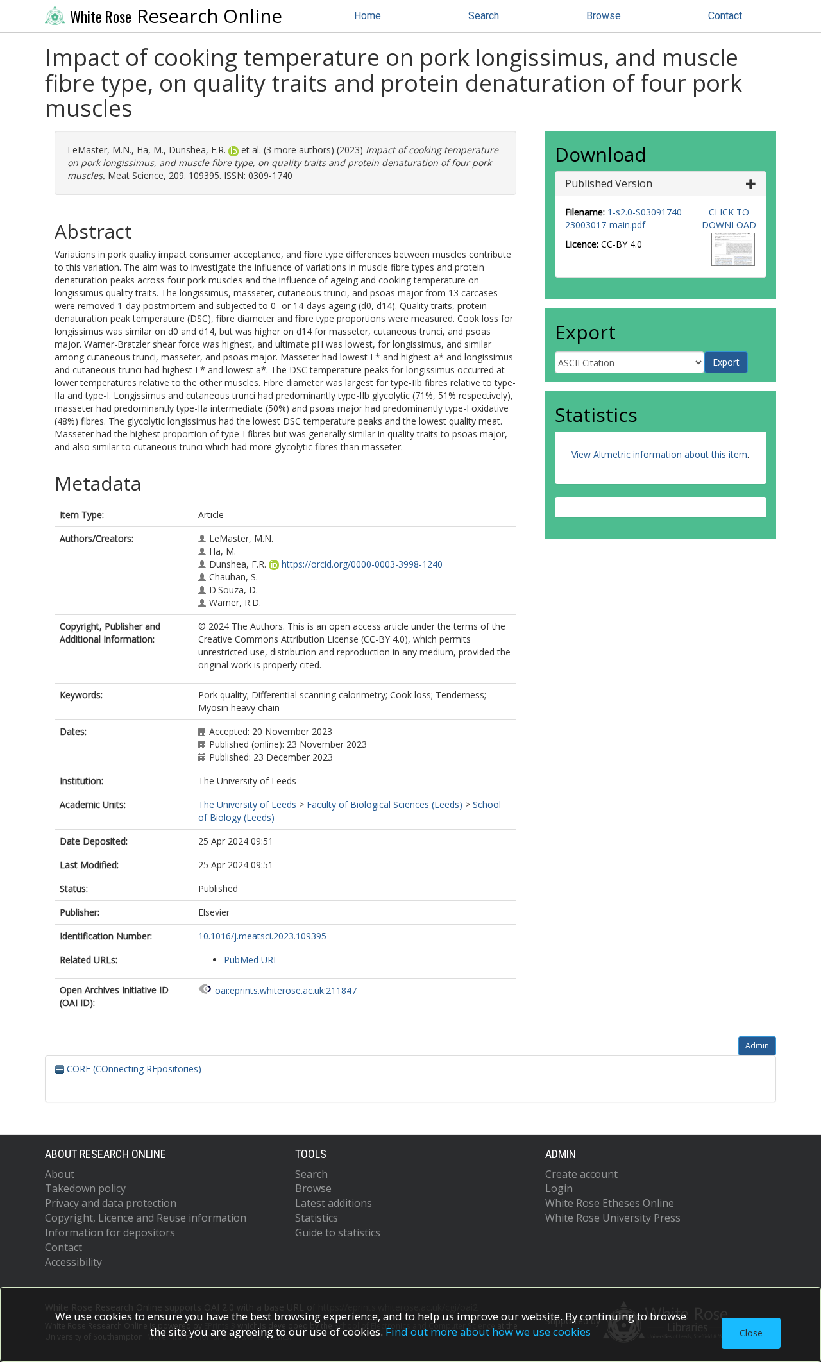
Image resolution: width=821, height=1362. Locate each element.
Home (367, 16)
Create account (581, 1174)
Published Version (608, 183)
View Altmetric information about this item (659, 454)
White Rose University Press (613, 1218)
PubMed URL (251, 960)
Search (483, 16)
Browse (603, 16)
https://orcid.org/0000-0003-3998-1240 (362, 564)
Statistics (316, 1218)
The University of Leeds (247, 804)
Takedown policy (85, 1188)
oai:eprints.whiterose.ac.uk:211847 (286, 990)
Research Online (176, 16)
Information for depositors (110, 1232)
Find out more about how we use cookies (488, 1331)
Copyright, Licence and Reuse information (145, 1218)
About (59, 1174)
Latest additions (333, 1203)
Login (559, 1188)
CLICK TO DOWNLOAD (729, 218)
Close (751, 1333)
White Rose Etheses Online (609, 1203)
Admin (757, 1045)
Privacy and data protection (110, 1203)
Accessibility (73, 1262)
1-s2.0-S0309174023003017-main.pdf (623, 218)
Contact (725, 16)
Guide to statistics (337, 1232)
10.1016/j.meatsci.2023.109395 (262, 936)
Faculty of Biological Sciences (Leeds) (384, 804)
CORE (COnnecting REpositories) (132, 1069)
